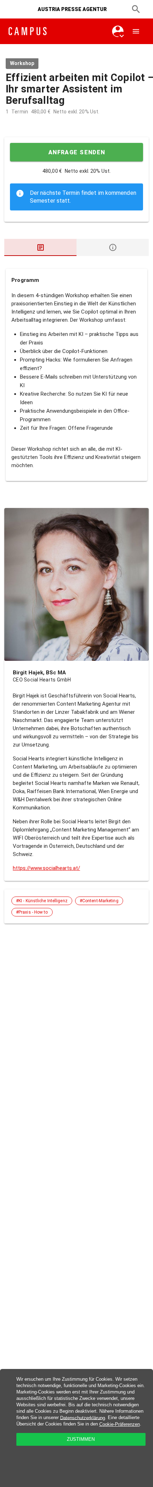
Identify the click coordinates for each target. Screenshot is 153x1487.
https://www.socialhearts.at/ (46, 868)
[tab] (40, 247)
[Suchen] (135, 9)
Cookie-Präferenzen (119, 1424)
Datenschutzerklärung (82, 1417)
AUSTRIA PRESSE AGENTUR (72, 9)
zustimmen (81, 1439)
